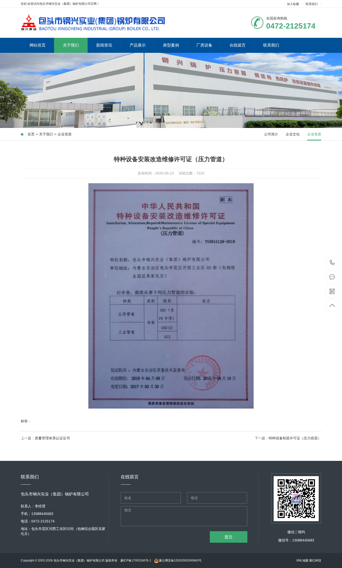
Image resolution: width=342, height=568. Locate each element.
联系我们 (312, 4)
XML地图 (302, 560)
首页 (31, 134)
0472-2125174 (332, 263)
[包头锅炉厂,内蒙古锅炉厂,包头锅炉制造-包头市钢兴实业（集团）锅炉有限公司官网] (93, 22)
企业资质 (65, 134)
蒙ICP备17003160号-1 (135, 560)
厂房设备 (204, 45)
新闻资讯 (104, 45)
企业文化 (293, 134)
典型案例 (171, 45)
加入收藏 (293, 4)
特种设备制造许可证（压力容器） (295, 438)
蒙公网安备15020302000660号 (180, 560)
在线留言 (238, 45)
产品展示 (138, 45)
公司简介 (271, 134)
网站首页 (38, 45)
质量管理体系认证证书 (52, 438)
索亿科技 (315, 560)
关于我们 (71, 45)
